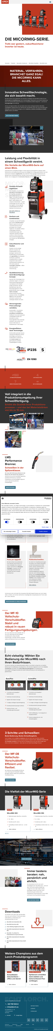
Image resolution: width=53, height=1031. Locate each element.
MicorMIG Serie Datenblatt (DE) (14, 922)
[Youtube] (46, 1020)
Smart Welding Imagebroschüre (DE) (15, 926)
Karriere (33, 1008)
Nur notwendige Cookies (10, 531)
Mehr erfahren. (32, 585)
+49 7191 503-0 (12, 1004)
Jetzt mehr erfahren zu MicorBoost (14, 211)
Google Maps (19, 1015)
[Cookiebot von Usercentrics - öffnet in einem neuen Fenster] (45, 498)
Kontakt (9, 1015)
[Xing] (37, 1020)
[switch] (20, 522)
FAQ (33, 1024)
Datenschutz (14, 1024)
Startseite (7, 63)
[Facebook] (42, 1020)
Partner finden (35, 1006)
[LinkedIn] (33, 1020)
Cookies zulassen (43, 531)
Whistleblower (18, 1025)
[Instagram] (28, 1020)
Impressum (7, 1024)
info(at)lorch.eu (12, 1007)
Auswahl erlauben (26, 531)
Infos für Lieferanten (9, 1025)
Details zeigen (45, 527)
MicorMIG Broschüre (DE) (12, 924)
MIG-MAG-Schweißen (34, 63)
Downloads (34, 1011)
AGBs (22, 1024)
